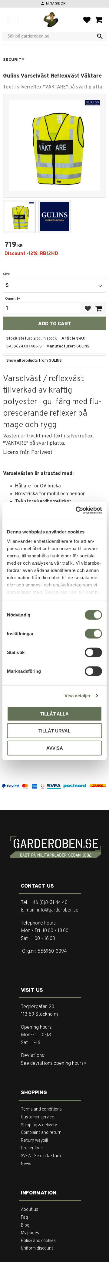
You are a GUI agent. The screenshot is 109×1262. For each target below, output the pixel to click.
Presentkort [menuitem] (32, 1148)
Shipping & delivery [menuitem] (39, 1125)
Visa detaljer (77, 695)
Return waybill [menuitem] (34, 1141)
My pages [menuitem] (30, 1233)
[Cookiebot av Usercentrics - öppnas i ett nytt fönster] (77, 510)
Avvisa (54, 747)
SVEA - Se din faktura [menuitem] (41, 1156)
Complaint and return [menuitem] (41, 1133)
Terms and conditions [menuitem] (41, 1109)
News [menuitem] (26, 1164)
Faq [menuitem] (24, 1217)
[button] (13, 20)
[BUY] (98, 308)
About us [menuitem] (29, 1210)
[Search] (100, 36)
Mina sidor (56, 3)
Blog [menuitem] (25, 1225)
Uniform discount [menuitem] (37, 1248)
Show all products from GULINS (34, 360)
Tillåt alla (54, 713)
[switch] (93, 633)
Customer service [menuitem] (37, 1117)
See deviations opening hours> (54, 1064)
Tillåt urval (54, 730)
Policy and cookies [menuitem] (38, 1241)
